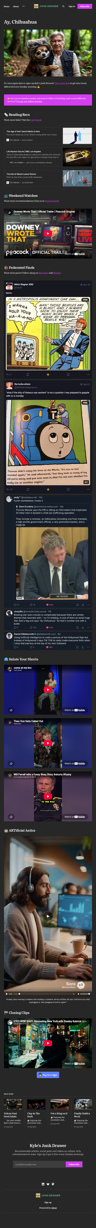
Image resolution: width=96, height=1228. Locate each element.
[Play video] (48, 916)
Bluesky (57, 272)
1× (74, 994)
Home (7, 6)
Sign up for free (62, 83)
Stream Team (51, 200)
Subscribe (85, 6)
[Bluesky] (48, 1184)
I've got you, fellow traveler (29, 101)
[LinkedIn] (43, 1184)
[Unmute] (78, 994)
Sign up (48, 1202)
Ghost (54, 1208)
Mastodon (43, 272)
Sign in (72, 6)
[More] (24, 6)
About (16, 6)
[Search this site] (63, 6)
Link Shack (35, 119)
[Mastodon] (53, 1184)
